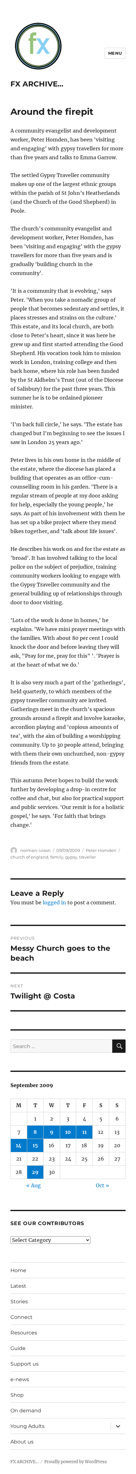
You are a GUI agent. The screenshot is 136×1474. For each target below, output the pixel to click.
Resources (23, 1333)
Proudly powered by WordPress (75, 1461)
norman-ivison (35, 850)
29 (35, 1172)
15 (35, 1145)
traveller (87, 857)
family (56, 857)
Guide (18, 1348)
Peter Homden (101, 850)
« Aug (33, 1185)
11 (84, 1132)
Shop (17, 1395)
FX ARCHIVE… (36, 83)
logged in (54, 902)
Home (18, 1270)
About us (22, 1442)
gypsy (71, 857)
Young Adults (27, 1426)
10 (68, 1132)
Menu (115, 53)
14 (19, 1145)
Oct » (102, 1185)
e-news (19, 1379)
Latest (18, 1286)
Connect (21, 1317)
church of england (29, 857)
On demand (25, 1411)
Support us (24, 1364)
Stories (19, 1302)
